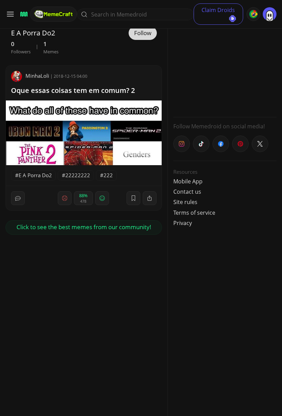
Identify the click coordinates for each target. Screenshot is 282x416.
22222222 (77, 175)
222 (108, 175)
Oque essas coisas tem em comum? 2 (73, 90)
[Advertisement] (224, 69)
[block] (149, 198)
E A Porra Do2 (35, 175)
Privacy (182, 223)
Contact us (187, 191)
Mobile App (188, 181)
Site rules (185, 202)
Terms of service (194, 212)
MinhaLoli (37, 75)
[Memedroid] (22, 14)
